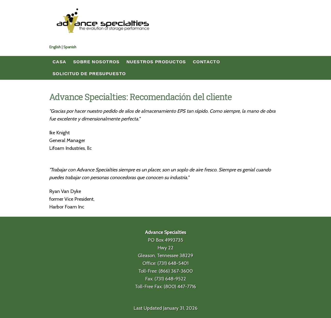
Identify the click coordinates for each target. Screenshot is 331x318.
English (55, 47)
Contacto (206, 61)
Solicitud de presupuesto (89, 73)
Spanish (69, 47)
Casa (59, 61)
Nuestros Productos (156, 61)
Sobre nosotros (96, 61)
